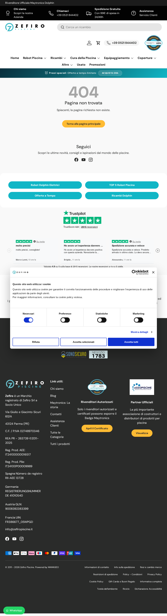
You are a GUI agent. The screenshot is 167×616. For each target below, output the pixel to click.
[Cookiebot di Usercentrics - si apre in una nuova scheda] (134, 272)
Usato (81, 65)
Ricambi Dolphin (122, 195)
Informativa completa (151, 581)
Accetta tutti (131, 341)
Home (15, 58)
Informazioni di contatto (97, 567)
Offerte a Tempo (45, 195)
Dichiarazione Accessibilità (148, 589)
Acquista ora (110, 73)
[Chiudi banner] (153, 272)
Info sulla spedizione (124, 567)
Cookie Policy (96, 581)
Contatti (55, 414)
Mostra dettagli (139, 332)
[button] (98, 43)
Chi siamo (57, 389)
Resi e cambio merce (151, 567)
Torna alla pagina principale (84, 124)
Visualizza (142, 433)
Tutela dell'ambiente (107, 589)
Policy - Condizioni (132, 574)
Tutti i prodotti (60, 444)
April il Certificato (97, 428)
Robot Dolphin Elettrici (45, 185)
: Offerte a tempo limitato (72, 72)
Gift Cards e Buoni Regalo (122, 581)
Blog (53, 396)
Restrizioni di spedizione (105, 574)
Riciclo (126, 589)
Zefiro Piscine (27, 567)
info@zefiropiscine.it (19, 529)
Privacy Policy (154, 574)
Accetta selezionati (83, 341)
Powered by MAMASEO (47, 567)
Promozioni (97, 65)
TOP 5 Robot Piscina (122, 185)
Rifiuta (36, 341)
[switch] (65, 320)
